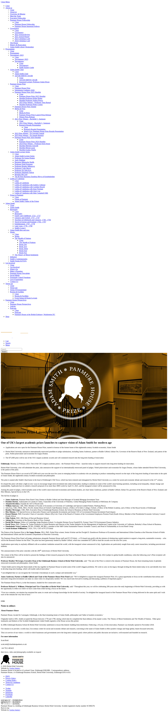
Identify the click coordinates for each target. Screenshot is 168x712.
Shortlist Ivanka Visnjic (27, 150)
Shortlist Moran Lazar (27, 148)
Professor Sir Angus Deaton (25, 158)
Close (7, 6)
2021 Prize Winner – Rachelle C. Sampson (30, 119)
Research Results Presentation (30, 125)
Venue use (9, 284)
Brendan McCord (21, 175)
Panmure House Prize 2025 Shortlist (28, 92)
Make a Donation (16, 271)
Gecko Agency (14, 668)
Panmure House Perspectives (15, 300)
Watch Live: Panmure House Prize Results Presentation (44, 131)
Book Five (23, 253)
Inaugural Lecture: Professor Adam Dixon (34, 82)
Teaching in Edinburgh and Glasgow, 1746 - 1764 (33, 220)
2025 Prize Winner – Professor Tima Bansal (35, 102)
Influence (13, 257)
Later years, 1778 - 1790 (23, 226)
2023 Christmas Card (22, 39)
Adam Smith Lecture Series (20, 152)
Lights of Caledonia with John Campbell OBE (31, 193)
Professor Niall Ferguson (24, 164)
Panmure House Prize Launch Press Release (35, 115)
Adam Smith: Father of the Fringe (27, 201)
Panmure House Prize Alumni (25, 107)
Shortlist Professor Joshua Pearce (31, 100)
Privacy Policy (10, 678)
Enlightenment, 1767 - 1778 (25, 224)
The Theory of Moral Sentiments (26, 255)
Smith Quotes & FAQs (18, 261)
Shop (7, 317)
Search (4, 352)
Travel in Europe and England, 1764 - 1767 (30, 222)
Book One (23, 244)
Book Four (23, 251)
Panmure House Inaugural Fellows (27, 26)
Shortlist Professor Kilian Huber (30, 98)
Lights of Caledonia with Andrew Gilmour (30, 185)
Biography (14, 210)
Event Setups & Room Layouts (26, 298)
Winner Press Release (27, 117)
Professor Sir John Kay (23, 170)
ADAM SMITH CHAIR (24, 76)
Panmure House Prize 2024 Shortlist (28, 137)
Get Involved (10, 263)
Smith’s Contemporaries (18, 259)
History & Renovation (18, 45)
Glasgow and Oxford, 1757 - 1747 (27, 218)
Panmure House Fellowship (20, 20)
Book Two (23, 247)
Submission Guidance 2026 (25, 90)
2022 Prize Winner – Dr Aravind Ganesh (29, 133)
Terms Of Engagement (18, 290)
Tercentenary (19, 61)
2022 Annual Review (22, 35)
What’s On (14, 269)
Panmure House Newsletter (20, 273)
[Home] (14, 337)
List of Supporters (16, 279)
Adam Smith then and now (19, 230)
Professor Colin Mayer (23, 168)
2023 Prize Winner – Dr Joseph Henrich (29, 135)
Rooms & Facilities (17, 292)
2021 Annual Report (22, 37)
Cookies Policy (10, 680)
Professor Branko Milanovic (25, 166)
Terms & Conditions (12, 682)
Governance (14, 28)
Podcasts (13, 308)
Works (12, 232)
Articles (13, 306)
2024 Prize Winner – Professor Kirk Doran (34, 144)
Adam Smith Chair (17, 70)
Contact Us (14, 282)
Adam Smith (10, 203)
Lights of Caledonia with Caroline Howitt (30, 187)
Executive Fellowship (18, 18)
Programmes (10, 49)
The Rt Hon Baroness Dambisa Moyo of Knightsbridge (35, 177)
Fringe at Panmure (16, 195)
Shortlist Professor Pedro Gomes (31, 105)
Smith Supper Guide (26, 67)
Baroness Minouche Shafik (24, 162)
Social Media (15, 275)
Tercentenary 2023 (17, 55)
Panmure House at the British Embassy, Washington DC (35, 314)
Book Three (23, 249)
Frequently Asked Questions (20, 277)
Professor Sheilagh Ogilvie (24, 172)
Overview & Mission (17, 14)
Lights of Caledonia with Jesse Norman (29, 189)
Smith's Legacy (20, 228)
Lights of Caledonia (17, 179)
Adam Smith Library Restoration (22, 47)
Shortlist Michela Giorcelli (28, 146)
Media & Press (20, 109)
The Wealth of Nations (23, 238)
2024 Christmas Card (22, 41)
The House (14, 43)
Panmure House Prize (18, 84)
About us (8, 8)
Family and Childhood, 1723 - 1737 (28, 216)
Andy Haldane (20, 160)
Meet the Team (15, 16)
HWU (7, 676)
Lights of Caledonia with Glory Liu (27, 191)
